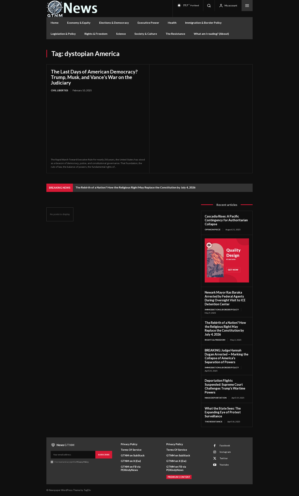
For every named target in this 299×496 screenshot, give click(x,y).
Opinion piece (212, 229)
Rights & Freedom (215, 340)
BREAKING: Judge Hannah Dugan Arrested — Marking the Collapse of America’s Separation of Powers (226, 356)
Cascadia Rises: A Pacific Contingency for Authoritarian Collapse (226, 220)
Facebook (225, 445)
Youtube (224, 464)
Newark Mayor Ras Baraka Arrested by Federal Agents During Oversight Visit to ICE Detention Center (225, 298)
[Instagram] (215, 452)
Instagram (225, 452)
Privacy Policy (82, 462)
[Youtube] (215, 465)
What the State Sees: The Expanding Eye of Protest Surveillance (223, 412)
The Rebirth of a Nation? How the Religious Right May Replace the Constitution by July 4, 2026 (135, 187)
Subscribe (104, 454)
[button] (208, 5)
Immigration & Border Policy (222, 309)
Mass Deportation (215, 397)
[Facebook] (215, 446)
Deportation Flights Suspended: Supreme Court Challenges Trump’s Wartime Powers (225, 386)
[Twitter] (215, 458)
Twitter (224, 458)
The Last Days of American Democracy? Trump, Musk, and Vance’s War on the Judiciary (94, 77)
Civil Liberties (59, 90)
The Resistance (213, 421)
